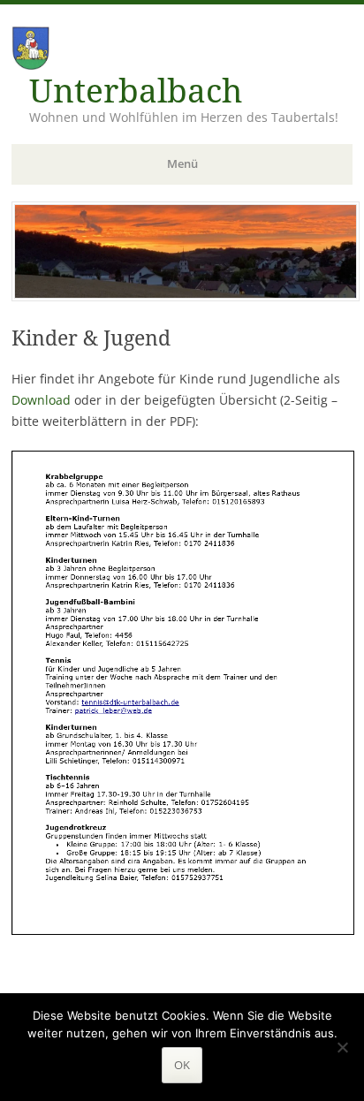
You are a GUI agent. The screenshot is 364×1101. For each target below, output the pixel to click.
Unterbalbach (135, 91)
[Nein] (342, 1047)
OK (182, 1065)
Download (41, 399)
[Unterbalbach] (185, 296)
